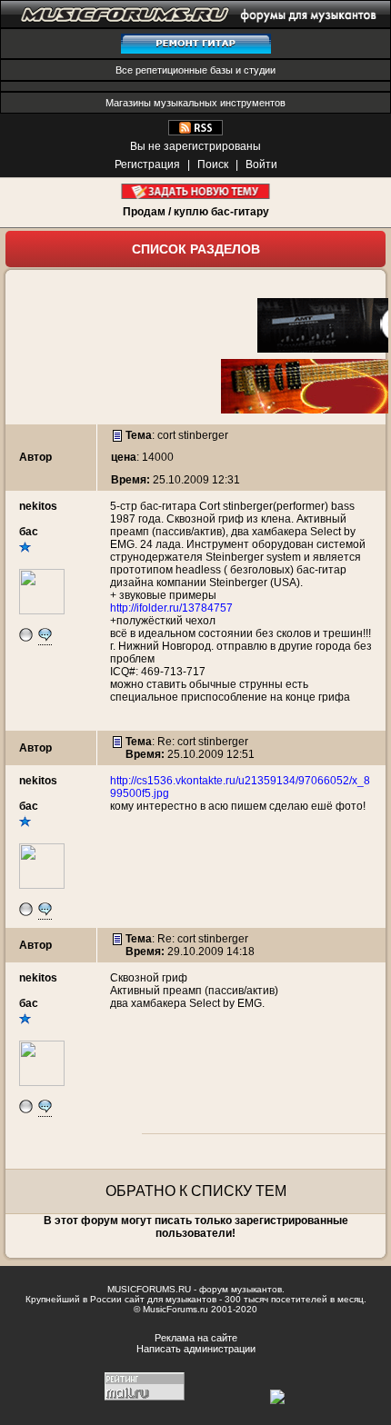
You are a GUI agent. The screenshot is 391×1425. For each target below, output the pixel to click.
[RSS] (195, 131)
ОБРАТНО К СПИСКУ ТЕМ (195, 1191)
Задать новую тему (196, 191)
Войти (261, 164)
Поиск (212, 164)
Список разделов (196, 249)
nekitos (38, 506)
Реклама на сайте (196, 1337)
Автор (35, 457)
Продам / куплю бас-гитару (196, 211)
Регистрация (147, 164)
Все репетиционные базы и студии (195, 70)
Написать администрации (196, 1348)
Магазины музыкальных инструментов (195, 102)
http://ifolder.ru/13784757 (171, 608)
